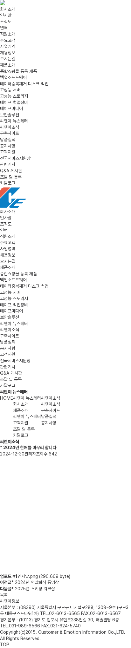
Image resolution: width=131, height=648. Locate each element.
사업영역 (7, 46)
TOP (4, 644)
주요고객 (7, 40)
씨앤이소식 (9, 127)
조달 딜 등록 (11, 177)
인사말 (5, 15)
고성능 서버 (10, 89)
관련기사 (7, 164)
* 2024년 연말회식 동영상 (35, 582)
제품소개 (7, 65)
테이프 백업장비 (14, 102)
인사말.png (43, 576)
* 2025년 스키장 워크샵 (33, 588)
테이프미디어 (11, 108)
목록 (4, 594)
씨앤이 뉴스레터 (14, 120)
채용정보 (7, 52)
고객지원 (7, 151)
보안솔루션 (9, 114)
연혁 (4, 27)
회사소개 (7, 9)
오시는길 (7, 58)
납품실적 (7, 139)
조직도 (5, 21)
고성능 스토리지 (14, 96)
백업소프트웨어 (13, 77)
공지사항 (7, 145)
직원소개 (7, 33)
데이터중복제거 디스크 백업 (24, 83)
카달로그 (7, 183)
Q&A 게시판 (11, 170)
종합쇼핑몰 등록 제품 (18, 71)
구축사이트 (9, 133)
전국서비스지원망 (15, 158)
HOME (6, 398)
